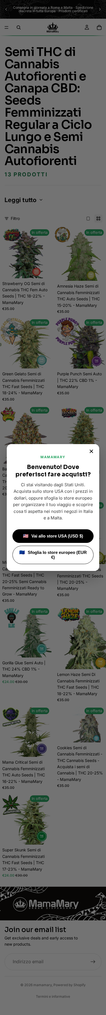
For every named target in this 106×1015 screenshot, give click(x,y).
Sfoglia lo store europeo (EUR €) (53, 555)
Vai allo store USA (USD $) (53, 536)
